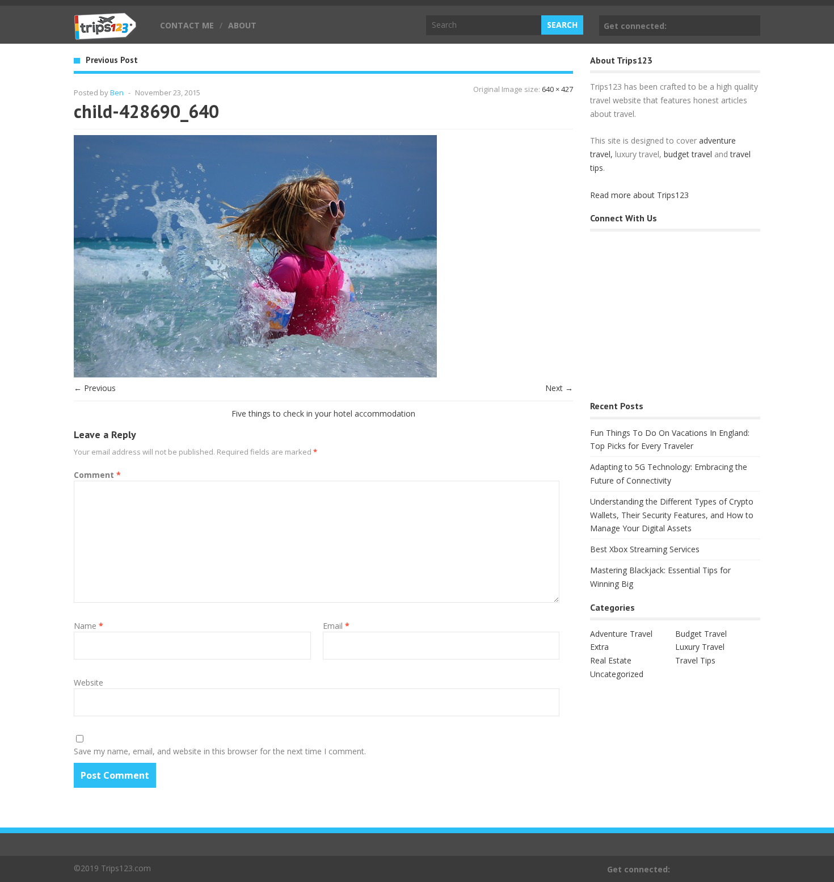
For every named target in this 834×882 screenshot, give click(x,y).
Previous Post (112, 59)
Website (88, 682)
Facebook (749, 25)
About (242, 25)
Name (88, 625)
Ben (117, 92)
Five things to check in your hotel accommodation (323, 413)
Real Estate (610, 660)
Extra (599, 646)
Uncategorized (616, 674)
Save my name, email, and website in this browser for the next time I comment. (220, 751)
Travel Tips (695, 660)
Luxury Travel (700, 646)
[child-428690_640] (255, 374)
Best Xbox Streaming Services (645, 549)
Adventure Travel (621, 633)
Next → (559, 388)
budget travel (688, 154)
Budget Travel (701, 633)
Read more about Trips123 (639, 195)
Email (336, 625)
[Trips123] (105, 34)
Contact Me (187, 25)
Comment (97, 474)
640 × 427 (557, 89)
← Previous (95, 388)
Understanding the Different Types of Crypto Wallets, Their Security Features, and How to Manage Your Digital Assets (671, 515)
